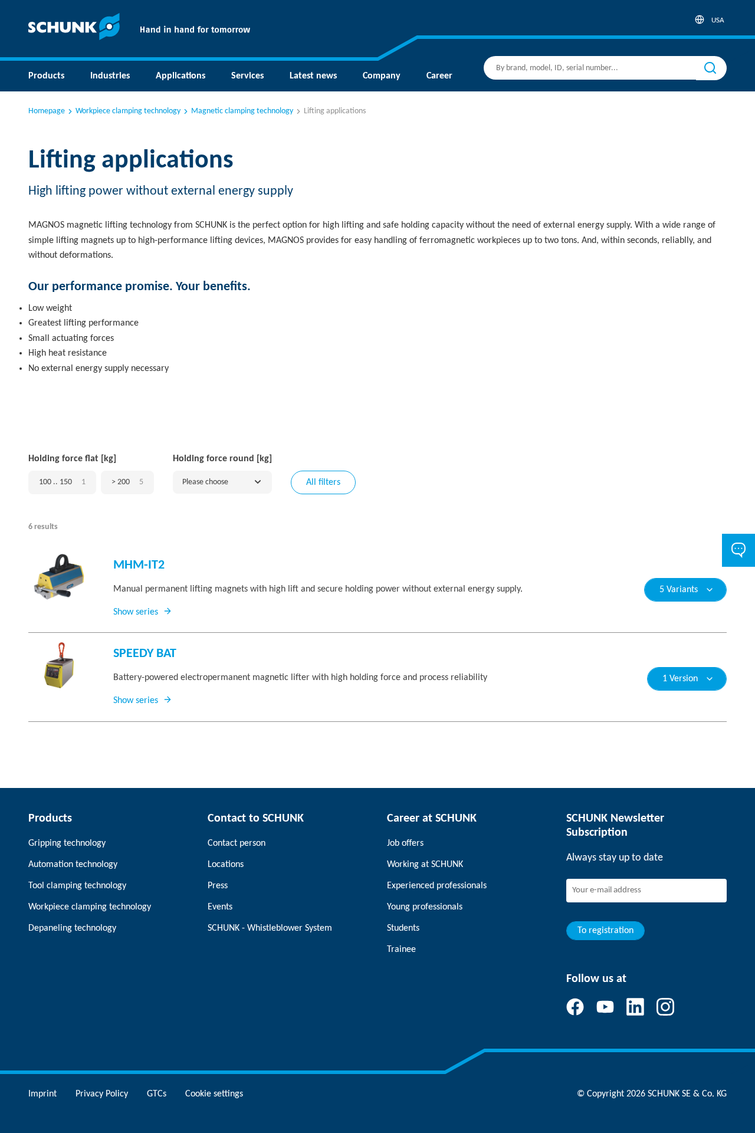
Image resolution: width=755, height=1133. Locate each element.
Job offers (405, 843)
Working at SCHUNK (425, 864)
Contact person (236, 843)
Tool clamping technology (77, 886)
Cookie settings (214, 1094)
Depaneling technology (72, 928)
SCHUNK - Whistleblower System (270, 928)
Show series (135, 612)
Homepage (46, 111)
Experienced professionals (437, 886)
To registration (605, 930)
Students (403, 928)
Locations (226, 864)
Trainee (401, 949)
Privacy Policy (102, 1094)
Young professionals (424, 907)
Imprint (42, 1094)
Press (218, 886)
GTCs (156, 1094)
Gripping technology (67, 843)
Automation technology (72, 864)
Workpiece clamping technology (128, 111)
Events (220, 907)
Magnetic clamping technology (242, 111)
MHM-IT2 (139, 565)
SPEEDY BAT (144, 654)
